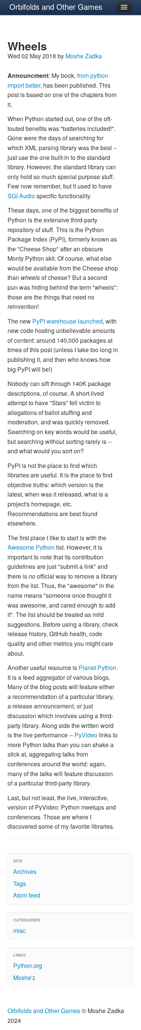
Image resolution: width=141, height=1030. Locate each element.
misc (19, 930)
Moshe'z (24, 977)
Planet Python (97, 667)
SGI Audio (21, 195)
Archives (24, 871)
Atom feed (26, 895)
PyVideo (85, 735)
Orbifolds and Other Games (55, 6)
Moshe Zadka (83, 56)
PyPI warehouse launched (67, 321)
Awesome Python (31, 547)
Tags (19, 883)
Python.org (27, 965)
